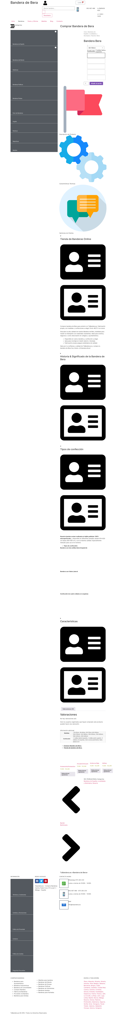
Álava (85, 981)
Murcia (96, 998)
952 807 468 (91, 8)
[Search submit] (43, 12)
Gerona (86, 991)
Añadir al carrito (96, 83)
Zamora (92, 1008)
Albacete (91, 981)
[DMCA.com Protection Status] (46, 907)
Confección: (91, 51)
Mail (69, 901)
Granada (92, 991)
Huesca (99, 994)
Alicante (97, 981)
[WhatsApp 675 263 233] (63, 883)
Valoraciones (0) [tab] (68, 709)
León (98, 996)
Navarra (93, 36)
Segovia (102, 1002)
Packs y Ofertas (33, 21)
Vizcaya (86, 1008)
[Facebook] (37, 881)
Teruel (102, 1004)
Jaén (103, 994)
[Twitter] (41, 881)
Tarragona (96, 1004)
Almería (103, 981)
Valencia (91, 1006)
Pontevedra (87, 1002)
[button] (34, 38)
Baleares (102, 983)
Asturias (86, 983)
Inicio (13, 21)
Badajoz (96, 983)
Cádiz (98, 985)
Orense (92, 1000)
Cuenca (86, 989)
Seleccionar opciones (65, 774)
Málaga (101, 998)
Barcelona (87, 985)
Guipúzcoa (87, 994)
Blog (51, 21)
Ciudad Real (102, 987)
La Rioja (93, 996)
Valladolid (98, 1006)
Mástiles (44, 21)
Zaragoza (98, 1008)
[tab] (82, 110)
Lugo (102, 996)
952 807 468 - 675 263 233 (77, 891)
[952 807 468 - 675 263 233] (63, 894)
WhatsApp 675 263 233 (76, 880)
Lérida (86, 998)
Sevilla (86, 1004)
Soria (90, 1004)
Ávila (91, 983)
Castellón (94, 987)
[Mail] (63, 904)
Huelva (93, 994)
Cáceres (92, 989)
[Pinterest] (46, 881)
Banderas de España (90, 781)
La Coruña (87, 996)
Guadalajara (99, 991)
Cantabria (87, 987)
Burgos (93, 985)
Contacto (60, 21)
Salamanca (95, 1002)
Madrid (91, 998)
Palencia (97, 1000)
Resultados (47, 15)
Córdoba (98, 989)
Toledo (86, 1006)
